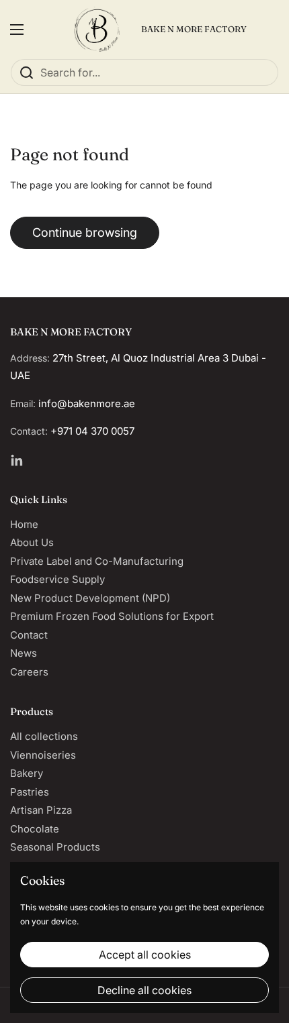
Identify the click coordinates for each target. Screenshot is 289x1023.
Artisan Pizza (41, 810)
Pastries (29, 792)
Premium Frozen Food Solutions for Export (112, 616)
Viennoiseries (43, 755)
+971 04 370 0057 (92, 431)
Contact (29, 635)
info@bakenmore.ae (86, 403)
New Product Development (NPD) (90, 598)
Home (24, 524)
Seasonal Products (55, 847)
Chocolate (34, 828)
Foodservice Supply (57, 579)
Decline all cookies (144, 990)
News (23, 653)
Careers (29, 671)
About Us (32, 542)
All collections (44, 736)
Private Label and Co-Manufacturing (96, 561)
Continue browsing (84, 232)
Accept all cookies (145, 954)
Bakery (26, 773)
